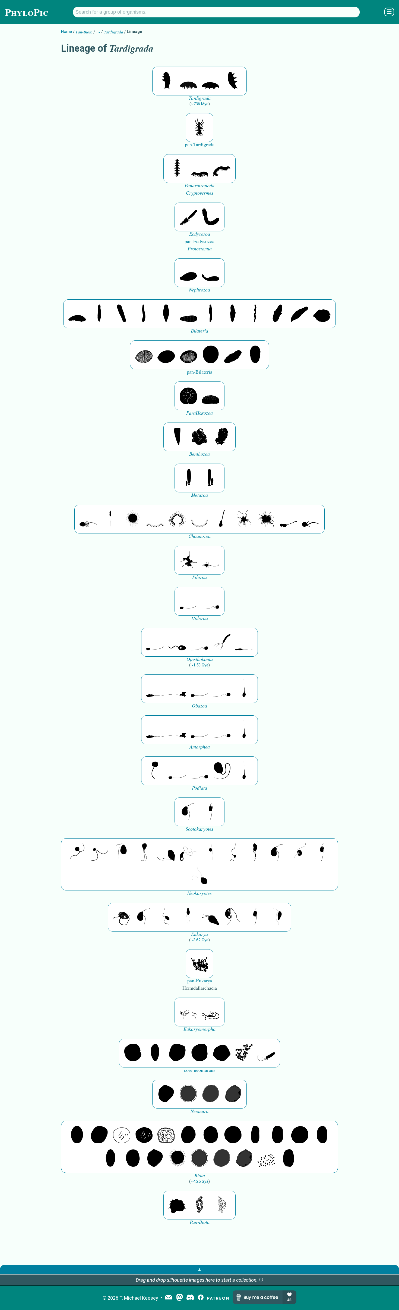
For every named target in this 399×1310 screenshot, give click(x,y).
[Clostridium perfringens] (277, 1135)
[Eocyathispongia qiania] (199, 437)
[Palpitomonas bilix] (99, 852)
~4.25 (199, 1181)
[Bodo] (188, 917)
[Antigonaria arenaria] (144, 314)
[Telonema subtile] (144, 852)
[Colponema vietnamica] (255, 852)
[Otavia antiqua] (221, 437)
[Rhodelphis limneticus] (166, 852)
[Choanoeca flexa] (155, 519)
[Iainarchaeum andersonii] (233, 1094)
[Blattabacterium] (77, 1135)
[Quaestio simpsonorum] (188, 396)
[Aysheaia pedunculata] (177, 168)
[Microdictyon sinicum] (199, 168)
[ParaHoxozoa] (210, 396)
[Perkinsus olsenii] (188, 852)
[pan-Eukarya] (199, 963)
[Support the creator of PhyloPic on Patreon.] (218, 1298)
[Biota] (121, 1135)
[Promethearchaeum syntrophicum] (188, 1012)
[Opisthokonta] (221, 642)
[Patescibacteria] (110, 1158)
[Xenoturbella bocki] (233, 314)
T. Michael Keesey (138, 1298)
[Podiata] (221, 771)
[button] (261, 1280)
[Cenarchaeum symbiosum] (244, 1053)
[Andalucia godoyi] (166, 917)
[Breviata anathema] (155, 688)
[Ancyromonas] (210, 812)
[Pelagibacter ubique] (322, 1135)
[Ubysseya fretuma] (77, 852)
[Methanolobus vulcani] (221, 1053)
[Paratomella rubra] (255, 314)
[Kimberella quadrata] (188, 272)
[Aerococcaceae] (99, 1135)
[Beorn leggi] (166, 81)
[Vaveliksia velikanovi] (188, 478)
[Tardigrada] (188, 81)
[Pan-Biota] (177, 1205)
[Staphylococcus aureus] (233, 1135)
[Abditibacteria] (188, 1135)
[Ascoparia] (99, 314)
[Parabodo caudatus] (277, 917)
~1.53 (199, 665)
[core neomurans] (266, 1053)
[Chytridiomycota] (177, 642)
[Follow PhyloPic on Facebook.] (201, 1298)
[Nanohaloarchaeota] (210, 1094)
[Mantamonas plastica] (155, 771)
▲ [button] (199, 1269)
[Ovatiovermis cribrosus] (199, 127)
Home (66, 31)
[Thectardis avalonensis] (177, 437)
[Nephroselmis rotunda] (210, 852)
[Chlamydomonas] (199, 876)
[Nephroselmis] (299, 852)
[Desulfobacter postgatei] (266, 1158)
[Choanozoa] (244, 519)
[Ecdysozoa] (188, 217)
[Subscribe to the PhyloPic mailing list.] (168, 1297)
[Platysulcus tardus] (121, 852)
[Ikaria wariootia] (77, 314)
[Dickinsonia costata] (210, 355)
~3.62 (199, 940)
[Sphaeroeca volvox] (110, 519)
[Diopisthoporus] (121, 314)
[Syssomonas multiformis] (188, 601)
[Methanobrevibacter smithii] (155, 1053)
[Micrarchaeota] (188, 1094)
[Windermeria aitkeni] (233, 355)
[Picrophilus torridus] (199, 1053)
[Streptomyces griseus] (210, 1135)
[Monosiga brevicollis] (88, 519)
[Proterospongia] (266, 519)
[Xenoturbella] (299, 314)
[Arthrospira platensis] (255, 1135)
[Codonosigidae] (288, 519)
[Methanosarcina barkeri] (177, 1053)
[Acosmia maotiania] (210, 217)
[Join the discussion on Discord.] (190, 1298)
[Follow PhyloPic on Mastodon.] (179, 1298)
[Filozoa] (210, 560)
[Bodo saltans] (121, 917)
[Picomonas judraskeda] (233, 852)
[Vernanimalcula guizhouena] (322, 314)
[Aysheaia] (221, 168)
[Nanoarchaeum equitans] (166, 1094)
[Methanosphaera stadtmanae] (132, 1053)
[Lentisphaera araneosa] (299, 1135)
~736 (199, 103)
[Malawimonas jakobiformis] (188, 812)
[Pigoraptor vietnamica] (188, 560)
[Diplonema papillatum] (210, 917)
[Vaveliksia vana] (210, 478)
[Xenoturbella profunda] (210, 314)
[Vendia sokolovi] (255, 355)
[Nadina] (166, 314)
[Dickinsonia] (144, 355)
